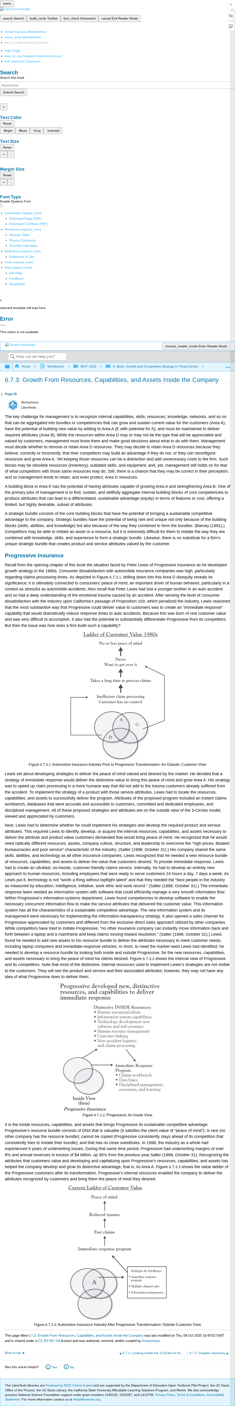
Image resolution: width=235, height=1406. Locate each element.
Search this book (12, 77)
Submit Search (13, 92)
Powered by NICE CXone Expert (69, 1385)
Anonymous (151, 1341)
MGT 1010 (88, 366)
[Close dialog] (3, 325)
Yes (54, 1367)
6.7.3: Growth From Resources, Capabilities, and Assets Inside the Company (85, 1335)
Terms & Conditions (191, 1395)
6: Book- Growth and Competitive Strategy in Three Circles (155, 366)
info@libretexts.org (86, 1399)
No (72, 1367)
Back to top (13, 1353)
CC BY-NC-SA (49, 1341)
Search (12, 356)
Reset (7, 123)
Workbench (55, 366)
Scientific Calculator (23, 245)
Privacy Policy (165, 1395)
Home (26, 366)
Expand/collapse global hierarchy (10, 367)
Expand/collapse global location (227, 365)
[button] (16, 278)
